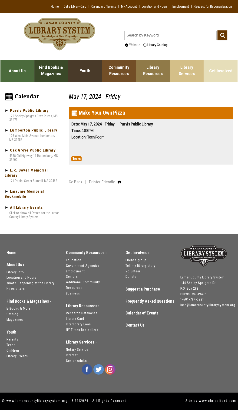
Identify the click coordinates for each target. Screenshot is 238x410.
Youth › (12, 332)
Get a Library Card (75, 6)
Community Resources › (86, 252)
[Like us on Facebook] (87, 369)
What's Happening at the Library (31, 283)
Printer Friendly (103, 181)
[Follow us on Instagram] (110, 369)
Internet (72, 355)
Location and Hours (155, 6)
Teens (11, 345)
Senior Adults (76, 361)
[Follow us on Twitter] (98, 369)
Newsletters (16, 289)
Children (13, 350)
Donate (131, 276)
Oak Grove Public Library (33, 150)
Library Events (17, 356)
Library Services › (81, 342)
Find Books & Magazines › (29, 301)
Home (55, 6)
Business (73, 293)
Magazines (15, 319)
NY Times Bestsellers (82, 330)
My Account (129, 6)
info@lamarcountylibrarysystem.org (207, 305)
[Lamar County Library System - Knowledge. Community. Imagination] (59, 33)
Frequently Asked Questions (150, 301)
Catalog (12, 314)
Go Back (75, 181)
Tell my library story (140, 266)
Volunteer (133, 271)
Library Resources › (82, 305)
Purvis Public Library (29, 110)
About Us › (15, 264)
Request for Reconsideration (213, 6)
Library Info (15, 272)
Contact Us (135, 325)
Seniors (72, 276)
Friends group (136, 260)
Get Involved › (137, 252)
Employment (180, 6)
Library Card (75, 319)
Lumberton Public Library (33, 130)
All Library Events (26, 207)
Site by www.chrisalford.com (210, 401)
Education (73, 260)
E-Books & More (19, 308)
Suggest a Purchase (143, 289)
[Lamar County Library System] (203, 256)
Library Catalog (157, 45)
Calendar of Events (103, 6)
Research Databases (82, 313)
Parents (12, 339)
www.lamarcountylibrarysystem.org (37, 401)
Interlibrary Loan (78, 324)
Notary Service (77, 349)
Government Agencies (83, 266)
